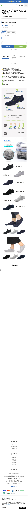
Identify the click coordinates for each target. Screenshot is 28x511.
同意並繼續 (22, 508)
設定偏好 (4, 508)
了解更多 (8, 505)
